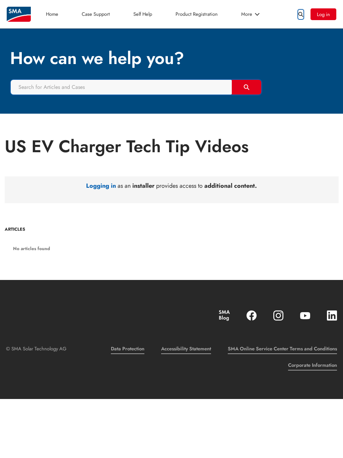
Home (52, 13)
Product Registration (197, 13)
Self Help (142, 13)
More (246, 13)
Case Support (96, 13)
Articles (15, 229)
